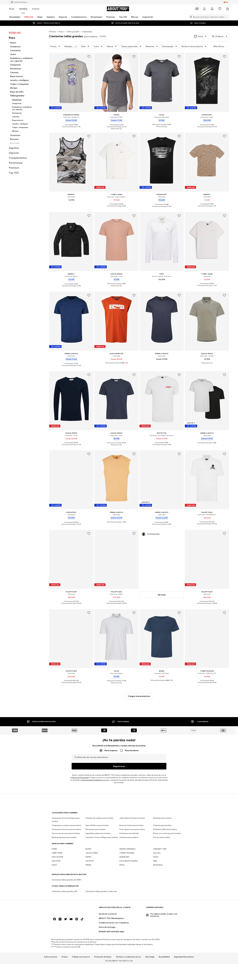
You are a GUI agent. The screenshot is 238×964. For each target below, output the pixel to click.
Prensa (64, 957)
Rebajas (68, 46)
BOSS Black (158, 865)
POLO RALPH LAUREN (128, 861)
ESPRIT (89, 857)
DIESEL (88, 865)
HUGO (155, 857)
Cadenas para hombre (128, 837)
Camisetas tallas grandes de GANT (67, 880)
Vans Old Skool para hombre (97, 825)
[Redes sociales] (54, 919)
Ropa (61, 32)
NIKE (155, 861)
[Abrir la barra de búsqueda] (190, 17)
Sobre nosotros (50, 957)
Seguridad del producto (184, 957)
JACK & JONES (92, 853)
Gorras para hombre (161, 837)
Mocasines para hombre (96, 829)
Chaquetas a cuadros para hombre (66, 825)
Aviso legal (149, 957)
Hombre (23, 9)
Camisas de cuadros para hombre (99, 818)
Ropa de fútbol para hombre (131, 825)
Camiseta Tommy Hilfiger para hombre (102, 837)
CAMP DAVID (57, 853)
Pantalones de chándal (129, 833)
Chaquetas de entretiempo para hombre (66, 819)
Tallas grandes (73, 32)
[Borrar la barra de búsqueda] (227, 17)
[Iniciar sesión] (204, 8)
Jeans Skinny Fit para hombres (132, 818)
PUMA (54, 849)
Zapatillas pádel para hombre (98, 833)
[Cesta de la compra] (227, 8)
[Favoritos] (219, 8)
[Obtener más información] (71, 129)
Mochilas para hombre (162, 818)
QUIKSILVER (124, 857)
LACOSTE (90, 861)
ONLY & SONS (57, 857)
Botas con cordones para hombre (167, 833)
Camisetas (87, 32)
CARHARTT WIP (160, 849)
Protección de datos (102, 957)
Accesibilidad (164, 957)
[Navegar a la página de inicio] (66, 909)
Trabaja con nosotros (81, 957)
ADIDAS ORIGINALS (127, 849)
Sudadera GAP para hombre (165, 829)
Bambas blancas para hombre (64, 837)
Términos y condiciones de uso (128, 957)
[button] (200, 36)
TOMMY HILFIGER (126, 853)
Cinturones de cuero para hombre (66, 833)
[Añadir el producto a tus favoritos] (88, 56)
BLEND (88, 849)
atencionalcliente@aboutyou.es (95, 780)
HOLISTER (56, 861)
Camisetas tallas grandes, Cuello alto (101, 891)
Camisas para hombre (162, 825)
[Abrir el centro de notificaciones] (212, 8)
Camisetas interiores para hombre (66, 829)
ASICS (122, 865)
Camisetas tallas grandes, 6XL (64, 891)
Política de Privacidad (80, 777)
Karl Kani (156, 853)
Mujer (12, 9)
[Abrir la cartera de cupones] (196, 8)
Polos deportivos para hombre (132, 829)
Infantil (35, 9)
